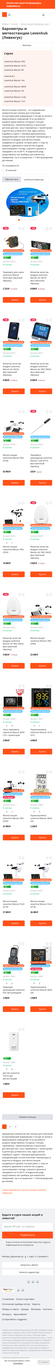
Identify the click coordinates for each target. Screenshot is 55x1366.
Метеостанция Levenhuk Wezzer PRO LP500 (13, 818)
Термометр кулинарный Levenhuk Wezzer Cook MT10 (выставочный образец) (41, 461)
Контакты (47, 1309)
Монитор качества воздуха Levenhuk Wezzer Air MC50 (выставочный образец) (39, 278)
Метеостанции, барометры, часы (34, 24)
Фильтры (27, 45)
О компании (8, 1299)
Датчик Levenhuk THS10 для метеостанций (11, 1076)
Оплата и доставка (25, 1299)
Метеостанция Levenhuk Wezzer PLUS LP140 (41, 904)
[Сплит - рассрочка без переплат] (7, 257)
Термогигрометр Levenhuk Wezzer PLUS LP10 (41, 732)
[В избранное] (19, 228)
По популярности (10, 165)
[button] (19, 220)
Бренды (25, 1309)
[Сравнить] (23, 228)
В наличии (11, 170)
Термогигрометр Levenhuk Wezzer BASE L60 (41, 818)
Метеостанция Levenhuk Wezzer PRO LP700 (13, 458)
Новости (36, 1304)
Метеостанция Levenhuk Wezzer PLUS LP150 (14, 904)
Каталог (15, 24)
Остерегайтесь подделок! (14, 1319)
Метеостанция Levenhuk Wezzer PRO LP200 (13, 549)
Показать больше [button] (27, 1117)
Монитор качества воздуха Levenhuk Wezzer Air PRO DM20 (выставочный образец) (40, 552)
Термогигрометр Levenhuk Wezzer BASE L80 (41, 990)
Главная (5, 24)
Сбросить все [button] (11, 179)
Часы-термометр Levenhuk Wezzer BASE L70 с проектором (14, 732)
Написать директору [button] (29, 1272)
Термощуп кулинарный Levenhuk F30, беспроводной (14, 990)
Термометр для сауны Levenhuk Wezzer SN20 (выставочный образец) (13, 276)
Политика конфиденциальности (15, 1358)
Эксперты (7, 1314)
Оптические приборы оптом (16, 1304)
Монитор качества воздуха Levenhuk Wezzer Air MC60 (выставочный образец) (12, 369)
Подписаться (27, 1234)
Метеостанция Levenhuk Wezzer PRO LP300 (40, 641)
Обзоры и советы (10, 1309)
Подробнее (18, 1363)
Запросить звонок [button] (29, 1265)
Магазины (36, 1309)
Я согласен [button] (43, 1362)
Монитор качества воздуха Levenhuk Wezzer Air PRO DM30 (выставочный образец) (40, 369)
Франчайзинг (20, 1314)
